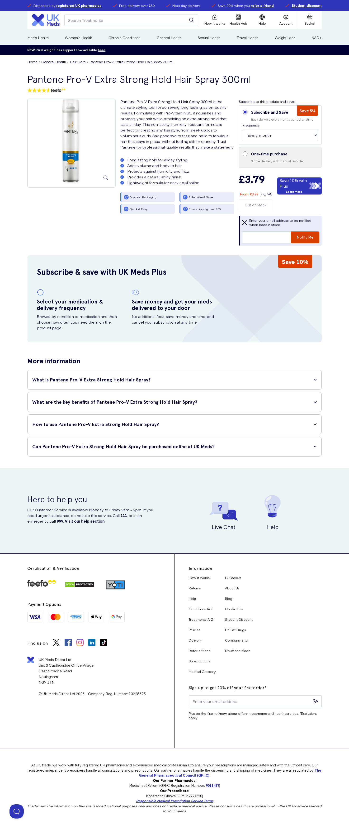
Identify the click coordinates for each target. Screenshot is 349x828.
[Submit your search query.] (192, 20)
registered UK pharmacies (78, 5)
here (101, 50)
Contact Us (234, 609)
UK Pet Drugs (235, 629)
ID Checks (233, 577)
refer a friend (262, 5)
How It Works (199, 577)
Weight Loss (285, 37)
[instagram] (80, 643)
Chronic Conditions (124, 37)
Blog (228, 598)
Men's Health (38, 37)
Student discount (307, 5)
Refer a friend (200, 650)
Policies (194, 629)
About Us (232, 588)
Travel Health (247, 37)
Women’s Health (78, 37)
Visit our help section (85, 521)
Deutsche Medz (237, 650)
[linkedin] (91, 643)
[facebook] (68, 643)
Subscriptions (199, 661)
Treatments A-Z (201, 619)
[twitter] (56, 643)
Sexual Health (209, 37)
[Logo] (46, 20)
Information (200, 568)
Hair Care (78, 61)
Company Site (236, 640)
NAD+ (316, 37)
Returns (195, 588)
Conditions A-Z (200, 609)
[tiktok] (103, 643)
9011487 (212, 785)
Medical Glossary (202, 671)
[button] (280, 125)
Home (32, 61)
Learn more (294, 192)
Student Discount (239, 619)
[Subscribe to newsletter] (316, 701)
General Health (169, 37)
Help (192, 598)
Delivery (195, 640)
